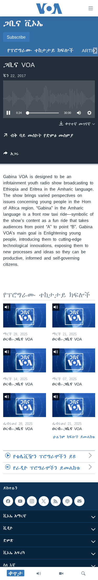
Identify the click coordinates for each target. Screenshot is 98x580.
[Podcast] (67, 501)
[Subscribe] (79, 501)
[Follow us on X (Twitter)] (44, 501)
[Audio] (39, 573)
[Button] (11, 155)
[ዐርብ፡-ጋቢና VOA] (24, 315)
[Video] (61, 573)
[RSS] (56, 501)
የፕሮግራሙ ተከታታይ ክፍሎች (40, 51)
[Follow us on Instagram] (32, 501)
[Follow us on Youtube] (20, 501)
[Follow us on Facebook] (8, 501)
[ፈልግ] (83, 573)
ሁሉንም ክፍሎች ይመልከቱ (74, 437)
